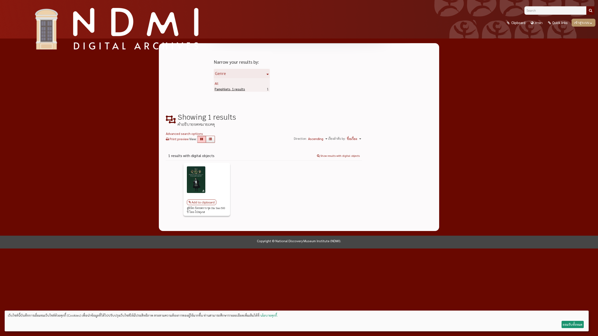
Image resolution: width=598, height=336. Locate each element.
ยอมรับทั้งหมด (572, 324)
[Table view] (210, 139)
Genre (220, 73)
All (216, 83)
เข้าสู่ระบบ (582, 22)
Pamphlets (230, 89)
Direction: (300, 138)
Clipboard (518, 23)
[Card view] (201, 139)
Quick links (560, 23)
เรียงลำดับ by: (336, 138)
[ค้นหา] (590, 10)
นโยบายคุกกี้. (269, 315)
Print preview (179, 139)
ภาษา (539, 23)
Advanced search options (184, 133)
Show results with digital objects (340, 156)
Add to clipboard (203, 202)
